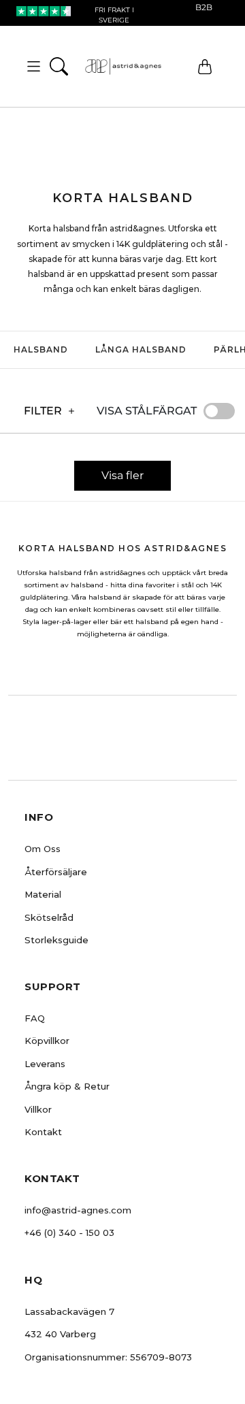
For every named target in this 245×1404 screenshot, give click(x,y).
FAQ (34, 1018)
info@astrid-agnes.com (77, 1210)
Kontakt (43, 1131)
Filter (43, 410)
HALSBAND (41, 349)
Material (42, 894)
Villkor (38, 1109)
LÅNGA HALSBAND (140, 349)
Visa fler (122, 475)
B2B (203, 7)
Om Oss (42, 848)
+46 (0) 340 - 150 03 (69, 1232)
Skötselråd (49, 917)
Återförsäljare (55, 871)
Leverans (44, 1063)
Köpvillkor (46, 1040)
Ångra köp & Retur (67, 1086)
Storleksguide (56, 939)
